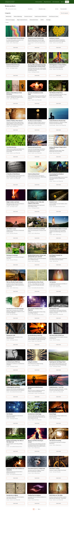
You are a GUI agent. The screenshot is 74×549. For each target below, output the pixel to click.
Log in (67, 1)
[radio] (8, 16)
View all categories (64, 13)
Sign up (62, 1)
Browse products (38, 1)
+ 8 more (7, 22)
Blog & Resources (47, 1)
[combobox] (32, 9)
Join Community (56, 1)
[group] (33, 18)
